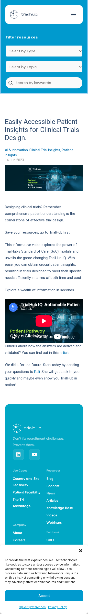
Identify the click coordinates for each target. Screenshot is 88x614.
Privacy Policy (57, 607)
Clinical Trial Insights (44, 150)
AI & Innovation (16, 150)
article (64, 352)
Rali (37, 371)
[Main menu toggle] (73, 14)
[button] (80, 550)
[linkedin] (18, 454)
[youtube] (34, 454)
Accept (44, 596)
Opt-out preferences (32, 607)
